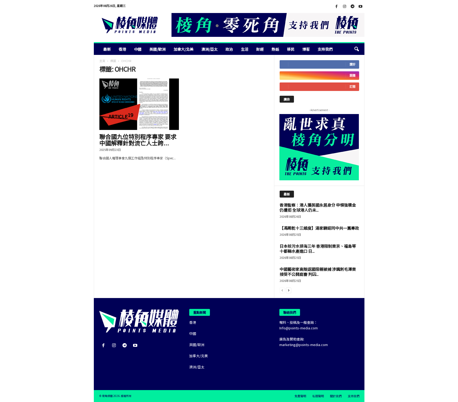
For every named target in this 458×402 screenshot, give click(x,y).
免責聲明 (300, 396)
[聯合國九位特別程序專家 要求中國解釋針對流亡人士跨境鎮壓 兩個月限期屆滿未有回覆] (139, 104)
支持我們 (325, 49)
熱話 (275, 49)
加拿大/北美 (183, 49)
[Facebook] (336, 6)
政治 (229, 49)
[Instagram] (344, 6)
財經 (260, 49)
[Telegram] (352, 6)
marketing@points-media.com (303, 344)
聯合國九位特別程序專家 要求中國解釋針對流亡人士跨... (138, 139)
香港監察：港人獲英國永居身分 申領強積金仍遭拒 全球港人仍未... (318, 207)
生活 (244, 49)
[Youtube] (360, 6)
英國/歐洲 (157, 49)
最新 (107, 49)
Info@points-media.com (298, 327)
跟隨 (352, 75)
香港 (122, 49)
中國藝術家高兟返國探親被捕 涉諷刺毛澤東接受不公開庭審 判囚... (318, 271)
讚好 (352, 64)
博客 (306, 49)
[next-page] (288, 290)
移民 (290, 49)
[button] (356, 49)
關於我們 (336, 396)
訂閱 (352, 87)
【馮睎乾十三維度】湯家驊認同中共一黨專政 (319, 228)
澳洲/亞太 (209, 49)
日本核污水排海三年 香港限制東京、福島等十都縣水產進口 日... (318, 248)
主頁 (102, 61)
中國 (138, 49)
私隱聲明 (318, 396)
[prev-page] (282, 290)
